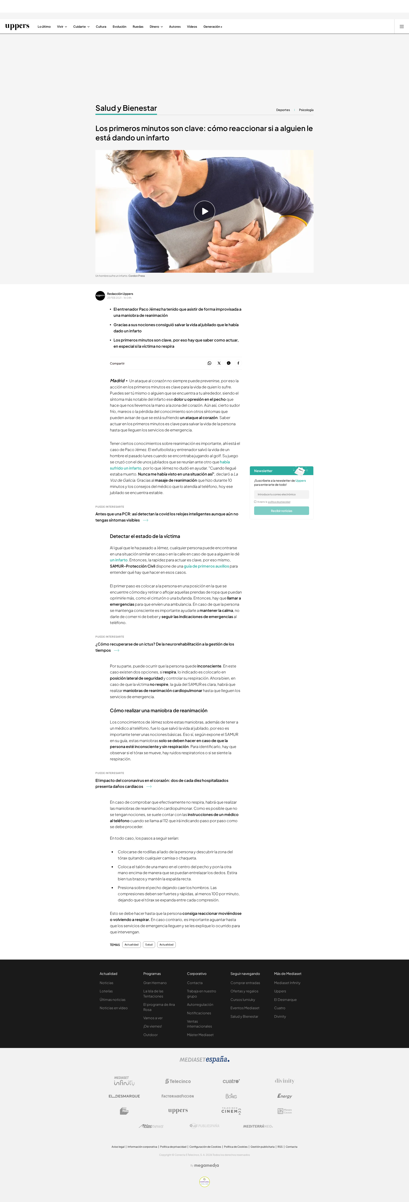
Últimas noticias (112, 999)
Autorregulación (200, 1004)
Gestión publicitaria (263, 1146)
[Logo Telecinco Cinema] (231, 1111)
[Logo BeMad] (124, 1111)
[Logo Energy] (284, 1096)
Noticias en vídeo (114, 1008)
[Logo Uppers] (178, 1111)
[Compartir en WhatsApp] (209, 363)
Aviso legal (118, 1146)
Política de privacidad (173, 1146)
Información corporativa (142, 1146)
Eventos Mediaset (244, 1008)
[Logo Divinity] (285, 1081)
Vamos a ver (153, 1018)
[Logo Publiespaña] (204, 1126)
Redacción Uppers (120, 293)
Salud (149, 944)
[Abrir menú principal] (402, 26)
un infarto (119, 559)
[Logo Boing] (231, 1096)
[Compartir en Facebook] (238, 363)
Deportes (283, 110)
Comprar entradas (245, 982)
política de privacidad (279, 501)
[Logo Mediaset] (204, 1062)
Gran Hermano (155, 982)
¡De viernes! (152, 1026)
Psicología (306, 110)
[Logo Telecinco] (178, 1081)
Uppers (280, 991)
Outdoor (150, 1034)
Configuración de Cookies (205, 1146)
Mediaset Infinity (287, 982)
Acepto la (273, 501)
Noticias (106, 982)
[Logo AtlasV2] (151, 1126)
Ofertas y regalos (244, 991)
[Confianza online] (204, 1185)
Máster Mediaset (200, 1034)
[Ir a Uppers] (17, 26)
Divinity (280, 1016)
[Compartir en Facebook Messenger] (228, 363)
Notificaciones (199, 1013)
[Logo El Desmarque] (124, 1096)
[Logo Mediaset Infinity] (124, 1081)
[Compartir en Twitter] (219, 363)
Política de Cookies (236, 1146)
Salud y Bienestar (126, 107)
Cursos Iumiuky (242, 999)
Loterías (106, 991)
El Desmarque (285, 999)
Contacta (195, 982)
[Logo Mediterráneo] (258, 1126)
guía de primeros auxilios (206, 566)
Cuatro (279, 1008)
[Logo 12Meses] (285, 1111)
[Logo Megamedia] (206, 1165)
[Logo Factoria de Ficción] (178, 1096)
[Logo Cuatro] (231, 1081)
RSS (280, 1146)
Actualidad (131, 944)
